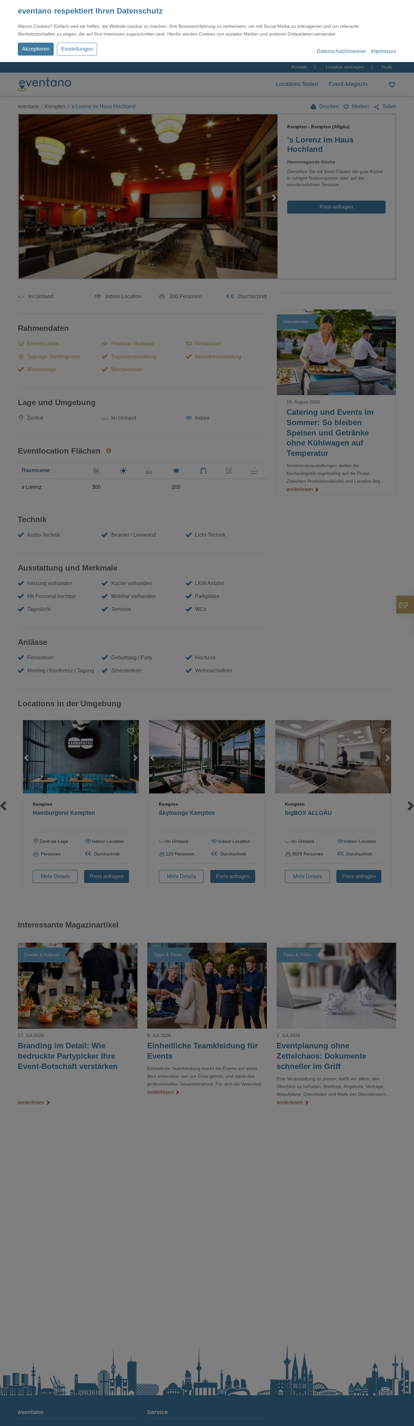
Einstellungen (77, 49)
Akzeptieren (35, 49)
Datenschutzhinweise (341, 51)
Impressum (383, 51)
